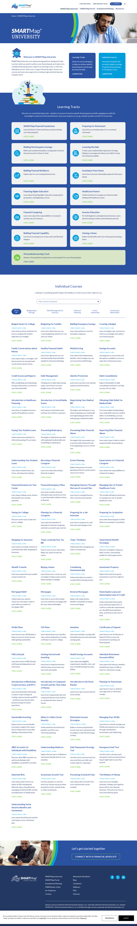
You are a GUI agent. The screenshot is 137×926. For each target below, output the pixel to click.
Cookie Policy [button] (42, 918)
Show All (16, 311)
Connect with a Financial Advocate (96, 856)
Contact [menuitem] (116, 4)
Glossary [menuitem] (76, 894)
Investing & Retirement (114, 311)
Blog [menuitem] (74, 880)
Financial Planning (77, 311)
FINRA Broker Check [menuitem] (100, 4)
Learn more (77, 74)
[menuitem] (124, 4)
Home (13, 16)
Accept (126, 918)
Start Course (29, 136)
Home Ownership (95, 311)
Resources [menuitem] (120, 9)
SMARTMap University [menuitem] (69, 9)
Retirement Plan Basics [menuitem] (81, 876)
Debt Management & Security (55, 311)
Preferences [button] (83, 918)
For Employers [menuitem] (85, 4)
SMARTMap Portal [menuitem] (87, 9)
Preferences (109, 918)
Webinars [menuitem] (76, 887)
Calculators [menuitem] (77, 884)
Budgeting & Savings (32, 311)
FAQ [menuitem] (74, 890)
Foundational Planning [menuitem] (105, 9)
